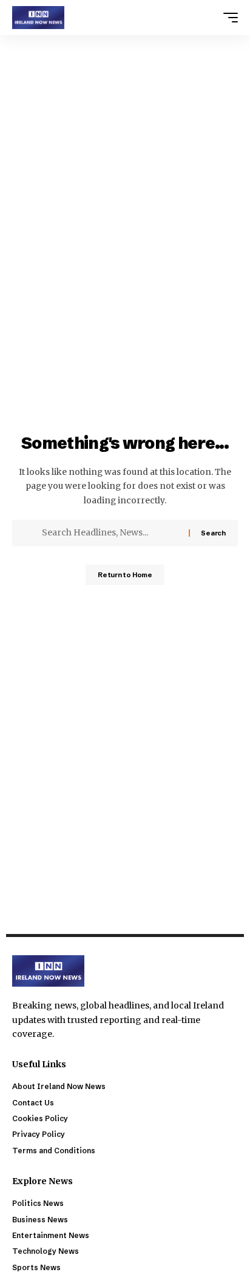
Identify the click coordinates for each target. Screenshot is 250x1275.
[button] (227, 17)
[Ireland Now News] (38, 17)
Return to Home (125, 575)
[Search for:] (111, 533)
